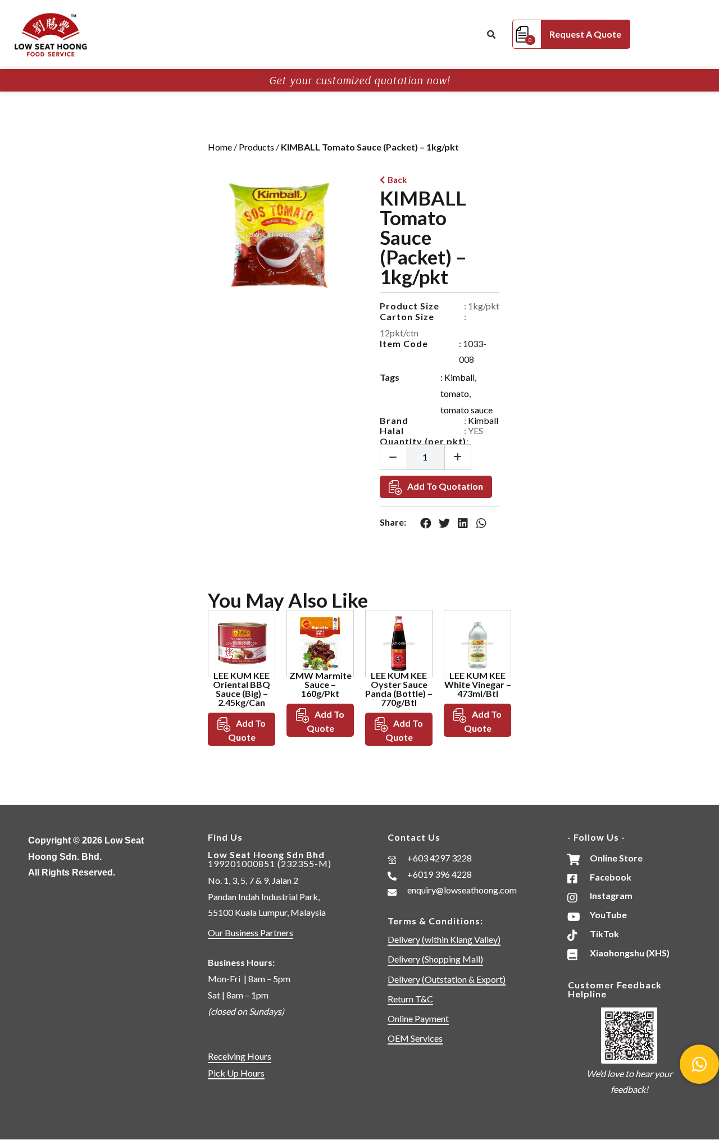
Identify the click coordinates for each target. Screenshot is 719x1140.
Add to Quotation (445, 486)
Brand (394, 420)
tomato (454, 393)
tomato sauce (466, 409)
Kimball (459, 377)
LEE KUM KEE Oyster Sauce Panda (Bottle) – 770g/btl (399, 689)
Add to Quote (247, 730)
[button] (491, 35)
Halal (392, 430)
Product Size (409, 305)
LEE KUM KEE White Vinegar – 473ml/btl (477, 684)
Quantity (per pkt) (423, 441)
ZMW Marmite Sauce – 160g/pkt (320, 684)
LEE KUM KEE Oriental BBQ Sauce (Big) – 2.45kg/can (241, 689)
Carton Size (407, 316)
